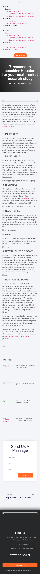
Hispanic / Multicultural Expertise (21, 14)
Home (7, 6)
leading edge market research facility (17, 336)
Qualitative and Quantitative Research (22, 16)
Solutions (8, 9)
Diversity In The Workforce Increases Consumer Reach (24, 419)
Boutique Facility (15, 11)
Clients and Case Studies (18, 23)
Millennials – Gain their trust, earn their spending (25, 401)
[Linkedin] (14, 559)
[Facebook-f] (18, 559)
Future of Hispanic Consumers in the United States (26, 366)
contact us (8, 338)
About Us (8, 18)
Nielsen (26, 198)
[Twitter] (21, 559)
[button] (20, 28)
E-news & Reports (11, 26)
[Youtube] (25, 559)
